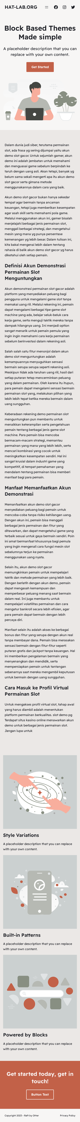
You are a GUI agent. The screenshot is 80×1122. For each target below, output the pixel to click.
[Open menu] (46, 7)
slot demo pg (62, 715)
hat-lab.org (21, 7)
